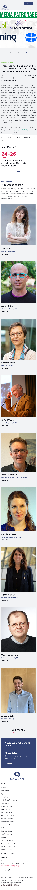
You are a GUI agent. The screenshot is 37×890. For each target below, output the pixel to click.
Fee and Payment (7, 822)
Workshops (5, 803)
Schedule (4, 797)
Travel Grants (6, 825)
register (28, 3)
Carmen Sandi (8, 362)
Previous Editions (7, 850)
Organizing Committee (9, 843)
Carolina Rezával (9, 534)
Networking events (7, 806)
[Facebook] (2, 870)
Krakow (4, 837)
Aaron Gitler (7, 306)
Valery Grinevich (9, 655)
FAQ (2, 828)
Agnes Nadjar (8, 595)
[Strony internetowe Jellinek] (10, 885)
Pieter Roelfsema (10, 474)
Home (3, 787)
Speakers (4, 794)
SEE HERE (9, 763)
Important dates (7, 812)
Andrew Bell (7, 716)
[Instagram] (9, 870)
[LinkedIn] (5, 870)
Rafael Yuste (7, 420)
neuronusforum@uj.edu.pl (10, 866)
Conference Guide (7, 834)
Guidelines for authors (9, 800)
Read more (4, 254)
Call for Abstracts (7, 819)
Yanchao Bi (6, 248)
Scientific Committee (8, 846)
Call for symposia (7, 815)
